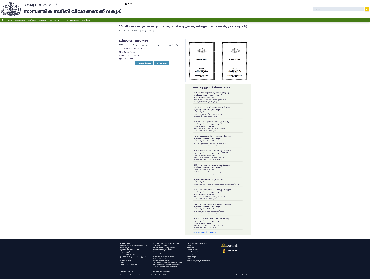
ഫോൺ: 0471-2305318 (127, 255)
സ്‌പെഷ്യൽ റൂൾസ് (159, 259)
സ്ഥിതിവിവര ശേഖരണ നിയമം (163, 257)
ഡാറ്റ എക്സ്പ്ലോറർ (149, 31)
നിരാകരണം (191, 245)
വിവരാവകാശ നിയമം (160, 251)
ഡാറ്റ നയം (190, 247)
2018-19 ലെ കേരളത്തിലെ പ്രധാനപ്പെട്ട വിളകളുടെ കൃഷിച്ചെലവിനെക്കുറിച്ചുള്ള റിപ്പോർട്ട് (212, 166)
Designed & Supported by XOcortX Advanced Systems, (238, 274)
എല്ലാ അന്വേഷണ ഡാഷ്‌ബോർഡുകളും (166, 264)
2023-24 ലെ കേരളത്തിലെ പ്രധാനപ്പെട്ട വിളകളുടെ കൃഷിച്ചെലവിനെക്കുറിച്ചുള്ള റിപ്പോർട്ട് (212, 94)
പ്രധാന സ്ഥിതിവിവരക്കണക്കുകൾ (165, 266)
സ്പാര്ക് (190, 255)
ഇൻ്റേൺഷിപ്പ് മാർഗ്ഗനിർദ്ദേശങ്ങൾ (198, 260)
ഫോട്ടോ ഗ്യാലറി (125, 260)
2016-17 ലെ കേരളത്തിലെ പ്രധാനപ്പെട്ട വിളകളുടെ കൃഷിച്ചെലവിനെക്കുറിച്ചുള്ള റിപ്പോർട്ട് (212, 191)
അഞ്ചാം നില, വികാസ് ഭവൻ (129, 249)
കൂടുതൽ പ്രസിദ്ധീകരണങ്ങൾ (204, 232)
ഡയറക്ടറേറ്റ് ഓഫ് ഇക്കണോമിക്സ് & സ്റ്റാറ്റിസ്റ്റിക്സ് (133, 246)
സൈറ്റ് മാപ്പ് (157, 253)
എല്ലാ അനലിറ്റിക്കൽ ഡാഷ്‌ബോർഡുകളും (167, 262)
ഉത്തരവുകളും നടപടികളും (162, 249)
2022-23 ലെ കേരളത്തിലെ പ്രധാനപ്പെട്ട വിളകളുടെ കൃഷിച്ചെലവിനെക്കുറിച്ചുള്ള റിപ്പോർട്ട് (212, 108)
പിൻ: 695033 (124, 253)
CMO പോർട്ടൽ (192, 257)
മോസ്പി (189, 259)
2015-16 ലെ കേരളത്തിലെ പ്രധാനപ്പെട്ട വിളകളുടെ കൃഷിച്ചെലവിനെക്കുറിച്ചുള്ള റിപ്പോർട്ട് (212, 205)
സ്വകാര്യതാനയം (192, 249)
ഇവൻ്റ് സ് (123, 262)
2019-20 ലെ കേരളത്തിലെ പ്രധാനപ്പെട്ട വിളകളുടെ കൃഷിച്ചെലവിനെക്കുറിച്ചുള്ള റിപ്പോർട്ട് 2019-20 (212, 152)
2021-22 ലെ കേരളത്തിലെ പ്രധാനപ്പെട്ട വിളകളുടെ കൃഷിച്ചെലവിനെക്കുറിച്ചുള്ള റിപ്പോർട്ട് (212, 123)
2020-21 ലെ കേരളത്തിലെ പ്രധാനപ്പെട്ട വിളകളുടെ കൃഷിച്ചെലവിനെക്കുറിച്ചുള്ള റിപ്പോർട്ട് (212, 137)
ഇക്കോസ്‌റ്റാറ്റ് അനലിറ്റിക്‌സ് (129, 264)
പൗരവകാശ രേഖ (159, 255)
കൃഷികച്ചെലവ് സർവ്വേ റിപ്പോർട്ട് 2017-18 (208, 179)
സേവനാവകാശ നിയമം (161, 260)
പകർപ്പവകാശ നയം (194, 251)
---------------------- (128, 259)
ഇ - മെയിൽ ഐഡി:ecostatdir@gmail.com (134, 257)
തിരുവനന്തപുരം (125, 251)
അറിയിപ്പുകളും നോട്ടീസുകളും (164, 247)
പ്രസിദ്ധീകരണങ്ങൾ (160, 245)
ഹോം (121, 31)
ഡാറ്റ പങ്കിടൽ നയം (193, 253)
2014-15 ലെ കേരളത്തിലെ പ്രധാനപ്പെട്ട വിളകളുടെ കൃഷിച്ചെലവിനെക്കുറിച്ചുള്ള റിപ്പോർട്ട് (212, 220)
